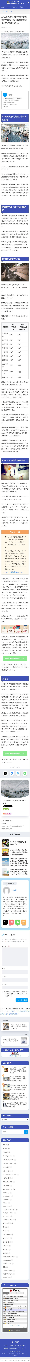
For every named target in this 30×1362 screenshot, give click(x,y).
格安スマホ (8, 1263)
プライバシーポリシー (14, 1351)
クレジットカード (9, 1163)
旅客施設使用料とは (9, 102)
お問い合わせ (13, 1348)
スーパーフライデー (11, 1174)
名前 (3, 969)
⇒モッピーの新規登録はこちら (13, 572)
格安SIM (6, 1253)
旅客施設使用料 (7, 828)
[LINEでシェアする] (24, 773)
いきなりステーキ (9, 1159)
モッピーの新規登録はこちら (15, 658)
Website (24, 925)
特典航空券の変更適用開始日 (11, 100)
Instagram (11, 925)
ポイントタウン (10, 1213)
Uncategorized (8, 1156)
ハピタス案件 (8, 1178)
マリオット (21, 7)
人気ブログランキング (15, 1056)
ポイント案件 (8, 1223)
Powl (8, 7)
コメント (6, 946)
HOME (16, 1342)
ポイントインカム (10, 1209)
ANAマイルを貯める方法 (10, 104)
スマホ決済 (7, 1167)
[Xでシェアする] (5, 773)
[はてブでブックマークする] (18, 773)
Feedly (17, 925)
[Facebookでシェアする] (12, 773)
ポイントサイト (9, 1189)
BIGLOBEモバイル (10, 1256)
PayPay (6, 1152)
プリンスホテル (8, 1182)
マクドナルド (8, 1234)
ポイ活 (6, 1227)
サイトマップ (22, 1348)
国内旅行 (6, 1249)
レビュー (6, 1245)
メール (4, 976)
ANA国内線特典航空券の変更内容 (13, 98)
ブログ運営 (7, 1185)
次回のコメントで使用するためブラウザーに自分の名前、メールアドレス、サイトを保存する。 (15, 994)
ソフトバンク (8, 1171)
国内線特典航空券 (17, 826)
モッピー (3, 7)
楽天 (5, 1267)
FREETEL (8, 1260)
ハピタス (14, 7)
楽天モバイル (9, 1274)
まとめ (6, 106)
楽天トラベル (9, 1270)
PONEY (7, 1199)
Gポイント (8, 1196)
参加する (25, 1327)
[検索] (26, 1132)
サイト (4, 984)
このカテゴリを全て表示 (15, 1325)
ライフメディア (10, 1219)
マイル (12, 821)
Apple (6, 1144)
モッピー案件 (8, 1242)
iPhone (6, 1148)
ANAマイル (6, 826)
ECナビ (7, 1193)
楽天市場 (8, 1277)
